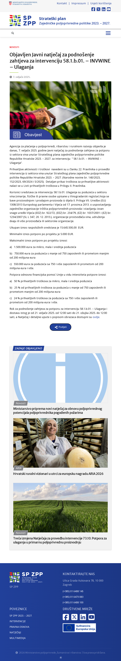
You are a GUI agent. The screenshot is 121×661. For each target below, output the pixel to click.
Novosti (14, 47)
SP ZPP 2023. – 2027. (21, 615)
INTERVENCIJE (18, 621)
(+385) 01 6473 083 (73, 596)
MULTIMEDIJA (18, 638)
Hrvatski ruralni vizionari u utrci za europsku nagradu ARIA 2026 (58, 474)
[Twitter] (98, 9)
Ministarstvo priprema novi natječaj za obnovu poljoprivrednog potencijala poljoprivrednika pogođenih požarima (57, 411)
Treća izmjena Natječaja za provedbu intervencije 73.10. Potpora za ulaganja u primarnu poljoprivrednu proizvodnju (60, 540)
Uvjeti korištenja (100, 3)
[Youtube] (108, 9)
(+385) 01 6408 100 (73, 602)
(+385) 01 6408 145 (73, 591)
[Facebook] (93, 9)
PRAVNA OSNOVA (19, 626)
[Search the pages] (13, 33)
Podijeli (62, 327)
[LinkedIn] (103, 9)
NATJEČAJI (15, 632)
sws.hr (60, 657)
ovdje (96, 317)
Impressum (78, 3)
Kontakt (62, 3)
